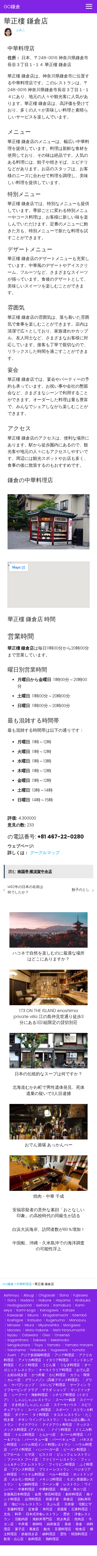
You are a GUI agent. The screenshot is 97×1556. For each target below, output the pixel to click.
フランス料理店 (23, 1469)
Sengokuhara (18, 1345)
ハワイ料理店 (21, 1449)
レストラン (71, 1484)
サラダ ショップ (54, 1389)
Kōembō (80, 1315)
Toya (38, 1345)
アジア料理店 (64, 1355)
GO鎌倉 (12, 6)
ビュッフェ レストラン (74, 1454)
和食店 (68, 1499)
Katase (69, 1310)
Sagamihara (17, 1340)
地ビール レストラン (27, 1504)
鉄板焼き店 (29, 1534)
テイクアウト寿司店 (57, 1424)
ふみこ (20, 30)
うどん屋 (49, 1365)
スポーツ (62, 1409)
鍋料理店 (49, 1534)
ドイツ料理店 (61, 1429)
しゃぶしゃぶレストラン (33, 1399)
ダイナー (21, 1414)
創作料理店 (73, 1494)
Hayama (63, 1300)
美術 (68, 1524)
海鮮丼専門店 (42, 1519)
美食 (79, 1524)
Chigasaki (46, 1295)
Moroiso (14, 1330)
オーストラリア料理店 (55, 1370)
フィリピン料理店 (62, 1464)
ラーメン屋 (50, 1484)
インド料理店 (28, 1365)
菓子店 (20, 1529)
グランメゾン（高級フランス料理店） (53, 1379)
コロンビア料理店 (52, 1384)
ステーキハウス (65, 1404)
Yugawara (59, 1350)
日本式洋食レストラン (42, 1514)
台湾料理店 (33, 1499)
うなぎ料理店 (70, 1365)
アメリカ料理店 (29, 1360)
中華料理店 (47, 1489)
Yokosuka (38, 1350)
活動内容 (21, 1519)
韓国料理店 (79, 1534)
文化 (7, 1514)
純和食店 (53, 1524)
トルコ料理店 (25, 1434)
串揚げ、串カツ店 (73, 1489)
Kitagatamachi (55, 1315)
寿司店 (48, 1509)
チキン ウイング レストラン (39, 1419)
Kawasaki (15, 1315)
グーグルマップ (45, 853)
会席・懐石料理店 (48, 1494)
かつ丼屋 (38, 1374)
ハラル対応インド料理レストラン (46, 1444)
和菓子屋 (52, 1499)
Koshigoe (15, 1320)
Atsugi (29, 1295)
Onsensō (62, 1335)
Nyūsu (12, 1335)
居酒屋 (62, 1509)
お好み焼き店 (17, 1374)
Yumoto (78, 1350)
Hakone (45, 1300)
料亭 (18, 1514)
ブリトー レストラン (54, 1469)
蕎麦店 (34, 1529)
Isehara (42, 1305)
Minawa (13, 1325)
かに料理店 (57, 1374)
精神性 (37, 1524)
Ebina (64, 1295)
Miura (29, 1325)
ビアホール (12, 1454)
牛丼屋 (23, 1524)
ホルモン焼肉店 (23, 1479)
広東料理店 (79, 1509)
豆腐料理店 (63, 1529)
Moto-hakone (36, 1330)
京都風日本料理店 (17, 1494)
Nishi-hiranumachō (69, 1330)
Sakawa (39, 1340)
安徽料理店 (15, 1509)
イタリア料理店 (57, 1360)
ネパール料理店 (71, 1434)
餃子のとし (80, 889)
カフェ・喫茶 (80, 1374)
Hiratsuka (82, 1300)
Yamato (54, 1345)
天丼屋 (69, 1504)
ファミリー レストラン (59, 1459)
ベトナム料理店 (32, 1474)
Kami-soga (26, 1310)
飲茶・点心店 (14, 1539)
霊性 (63, 1534)
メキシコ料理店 (50, 1479)
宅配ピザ (85, 1504)
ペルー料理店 (59, 1474)
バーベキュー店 (63, 1439)
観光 (47, 1529)
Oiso (46, 1335)
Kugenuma (55, 1320)
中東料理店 (26, 1489)
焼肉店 (79, 1519)
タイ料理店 (40, 1414)
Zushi (11, 1355)
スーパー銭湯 (65, 1399)
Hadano (27, 1300)
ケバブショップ (23, 1384)
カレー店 (13, 1379)
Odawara (30, 1335)
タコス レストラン (67, 1414)
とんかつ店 (47, 1434)
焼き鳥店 (63, 1519)
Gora (11, 1300)
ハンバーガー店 (47, 1449)
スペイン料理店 (39, 1409)
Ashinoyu (11, 1295)
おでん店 (82, 1370)
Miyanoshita (48, 1325)
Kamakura (62, 1305)
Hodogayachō (19, 1305)
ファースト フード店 (22, 1459)
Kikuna (33, 1315)
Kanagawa (49, 1310)
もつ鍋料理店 (28, 1484)
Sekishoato (60, 1340)
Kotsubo (35, 1320)
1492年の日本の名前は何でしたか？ (25, 889)
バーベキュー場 (36, 1439)
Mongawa (71, 1325)
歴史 (66, 1514)
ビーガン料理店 (74, 1449)
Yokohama (16, 1350)
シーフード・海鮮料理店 (30, 1394)
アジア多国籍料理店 (35, 1355)
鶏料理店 (52, 1539)
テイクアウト (28, 1424)
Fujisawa (80, 1295)
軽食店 (80, 1529)
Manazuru (77, 1320)
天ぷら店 (53, 1504)
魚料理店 (34, 1539)
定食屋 (33, 1509)
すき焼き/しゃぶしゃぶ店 (30, 1404)
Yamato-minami (79, 1345)
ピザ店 (30, 1454)
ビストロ (45, 1454)
